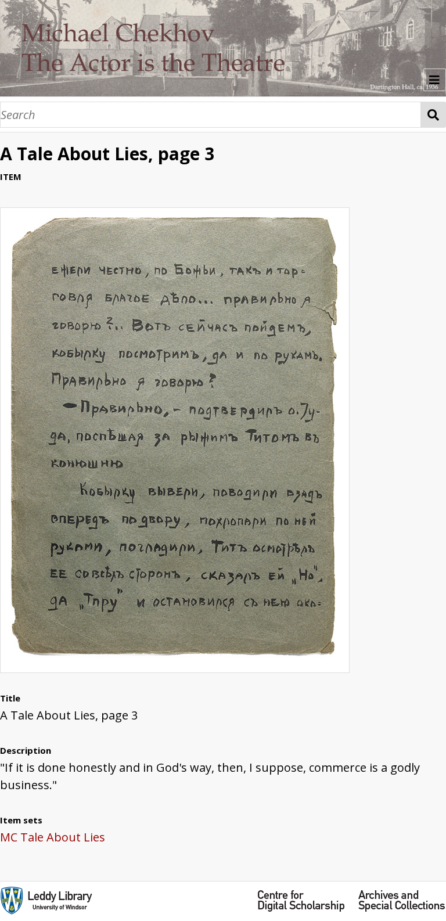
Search (433, 115)
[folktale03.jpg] (175, 669)
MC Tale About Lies (52, 837)
